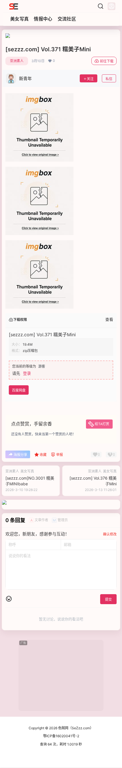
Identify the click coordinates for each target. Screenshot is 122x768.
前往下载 (106, 61)
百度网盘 (19, 390)
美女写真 (19, 19)
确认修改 (110, 534)
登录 (27, 373)
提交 (108, 599)
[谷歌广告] (7, 36)
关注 (90, 79)
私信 (109, 79)
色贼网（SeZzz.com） (75, 728)
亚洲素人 (17, 61)
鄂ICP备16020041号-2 (61, 736)
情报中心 (43, 19)
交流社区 (67, 19)
